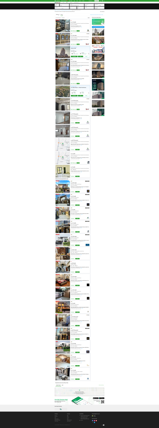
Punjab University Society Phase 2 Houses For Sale (96, 14)
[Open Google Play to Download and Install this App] (101, 398)
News (68, 416)
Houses (62, 15)
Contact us (56, 416)
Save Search (102, 11)
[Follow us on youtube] (96, 421)
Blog (74, 0)
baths (78, 7)
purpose (56, 4)
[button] (57, 5)
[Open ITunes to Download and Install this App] (96, 398)
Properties (58, 0)
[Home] (55, 0)
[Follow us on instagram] (95, 421)
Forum (68, 417)
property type (86, 4)
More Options (96, 7)
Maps (77, 0)
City (60, 4)
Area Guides (70, 0)
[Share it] (68, 31)
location (71, 4)
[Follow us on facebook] (93, 421)
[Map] (67, 31)
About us (56, 415)
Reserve (74, 56)
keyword (86, 7)
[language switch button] (100, 0)
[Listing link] (73, 25)
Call (78, 44)
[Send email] (71, 31)
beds (70, 7)
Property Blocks (64, 0)
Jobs (55, 417)
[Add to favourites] (69, 31)
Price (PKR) (56, 7)
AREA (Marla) (96, 4)
